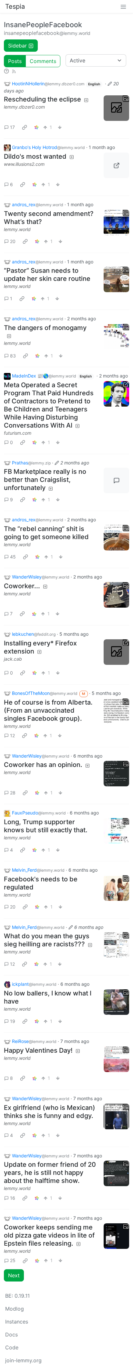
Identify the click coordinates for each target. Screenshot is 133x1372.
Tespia (15, 6)
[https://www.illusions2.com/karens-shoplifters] (116, 165)
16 (12, 1198)
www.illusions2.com (24, 164)
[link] (24, 127)
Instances (16, 1321)
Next (14, 1275)
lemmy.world (17, 229)
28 (12, 792)
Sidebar (17, 45)
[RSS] (14, 71)
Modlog (14, 1308)
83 (13, 355)
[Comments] (116, 480)
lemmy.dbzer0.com (24, 107)
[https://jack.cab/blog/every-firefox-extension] (116, 652)
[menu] (123, 6)
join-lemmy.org (23, 1360)
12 (12, 735)
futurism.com (17, 433)
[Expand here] (116, 108)
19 (12, 1021)
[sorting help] (6, 71)
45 (13, 556)
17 (12, 127)
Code (11, 1347)
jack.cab (13, 659)
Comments (43, 61)
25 (12, 1260)
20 (12, 241)
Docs (11, 1334)
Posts (15, 61)
